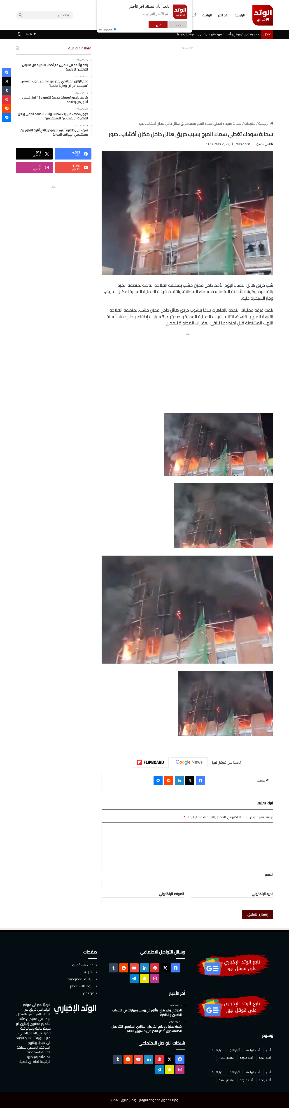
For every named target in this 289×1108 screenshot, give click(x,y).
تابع (158, 24)
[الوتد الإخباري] (262, 15)
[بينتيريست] (6, 99)
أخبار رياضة (265, 1057)
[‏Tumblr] (6, 90)
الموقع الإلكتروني (171, 893)
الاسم (269, 874)
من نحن (88, 993)
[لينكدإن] (179, 780)
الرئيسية (240, 15)
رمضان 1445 (226, 1057)
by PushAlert (106, 29)
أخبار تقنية (217, 1050)
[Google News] (189, 762)
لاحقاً (178, 24)
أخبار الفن (235, 1050)
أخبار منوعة (246, 1057)
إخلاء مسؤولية (83, 965)
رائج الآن (223, 15)
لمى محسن (263, 144)
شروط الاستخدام (82, 986)
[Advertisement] (187, 82)
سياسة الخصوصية (81, 979)
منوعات (250, 123)
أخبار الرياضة (253, 1050)
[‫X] (189, 780)
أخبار (268, 1050)
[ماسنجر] (158, 780)
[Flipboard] (150, 762)
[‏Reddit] (168, 780)
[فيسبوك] (200, 780)
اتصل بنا (88, 972)
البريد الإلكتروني (262, 893)
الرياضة (207, 15)
